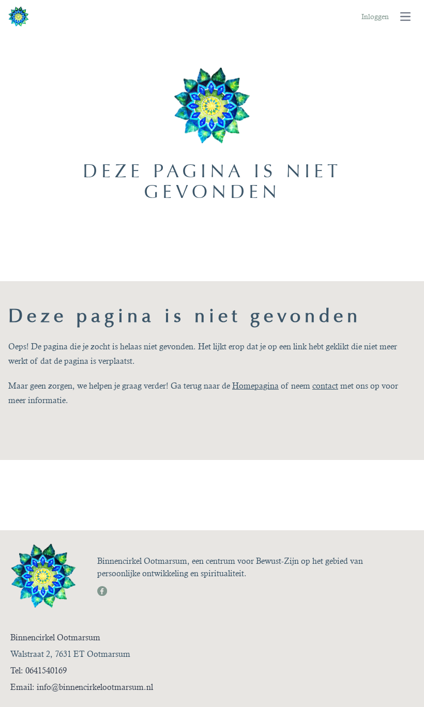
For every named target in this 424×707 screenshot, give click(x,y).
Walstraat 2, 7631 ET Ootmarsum (70, 654)
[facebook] (101, 590)
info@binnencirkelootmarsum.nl (95, 687)
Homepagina (255, 386)
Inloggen (375, 16)
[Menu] (405, 16)
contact (325, 386)
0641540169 (46, 670)
